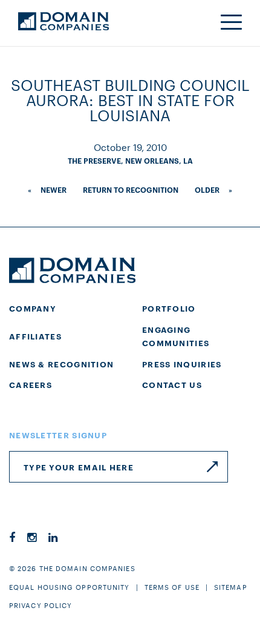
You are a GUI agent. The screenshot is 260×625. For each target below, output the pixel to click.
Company (32, 307)
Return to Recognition (130, 189)
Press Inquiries (182, 363)
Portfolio (169, 307)
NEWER (54, 189)
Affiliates (35, 335)
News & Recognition (61, 363)
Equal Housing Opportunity (69, 587)
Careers (30, 384)
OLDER (207, 189)
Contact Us (172, 384)
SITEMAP (230, 587)
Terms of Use (172, 587)
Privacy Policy (40, 605)
